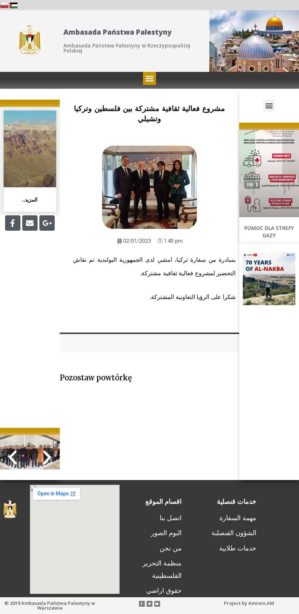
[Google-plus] (47, 223)
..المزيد (30, 200)
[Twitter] (149, 604)
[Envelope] (30, 223)
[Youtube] (157, 604)
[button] (149, 78)
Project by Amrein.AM (249, 603)
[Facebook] (12, 223)
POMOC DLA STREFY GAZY (269, 232)
